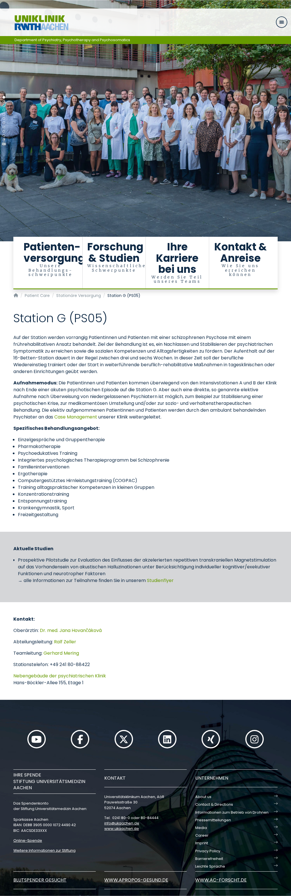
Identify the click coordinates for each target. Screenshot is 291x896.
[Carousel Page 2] (4, 101)
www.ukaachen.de (121, 828)
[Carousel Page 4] (4, 110)
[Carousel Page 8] (4, 127)
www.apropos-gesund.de (136, 880)
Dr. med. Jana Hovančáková (71, 630)
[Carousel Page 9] (4, 131)
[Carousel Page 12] (4, 144)
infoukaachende (121, 823)
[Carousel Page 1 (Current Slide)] (4, 97)
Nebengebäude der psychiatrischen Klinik (59, 676)
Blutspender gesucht (39, 880)
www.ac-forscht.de (221, 880)
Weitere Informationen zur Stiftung (44, 850)
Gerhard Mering (61, 653)
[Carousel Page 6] (4, 118)
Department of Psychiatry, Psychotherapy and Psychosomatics (72, 40)
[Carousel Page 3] (4, 105)
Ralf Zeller (65, 641)
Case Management (75, 417)
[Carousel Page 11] (4, 140)
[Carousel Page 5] (4, 114)
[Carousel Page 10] (4, 135)
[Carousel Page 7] (4, 123)
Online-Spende (27, 840)
